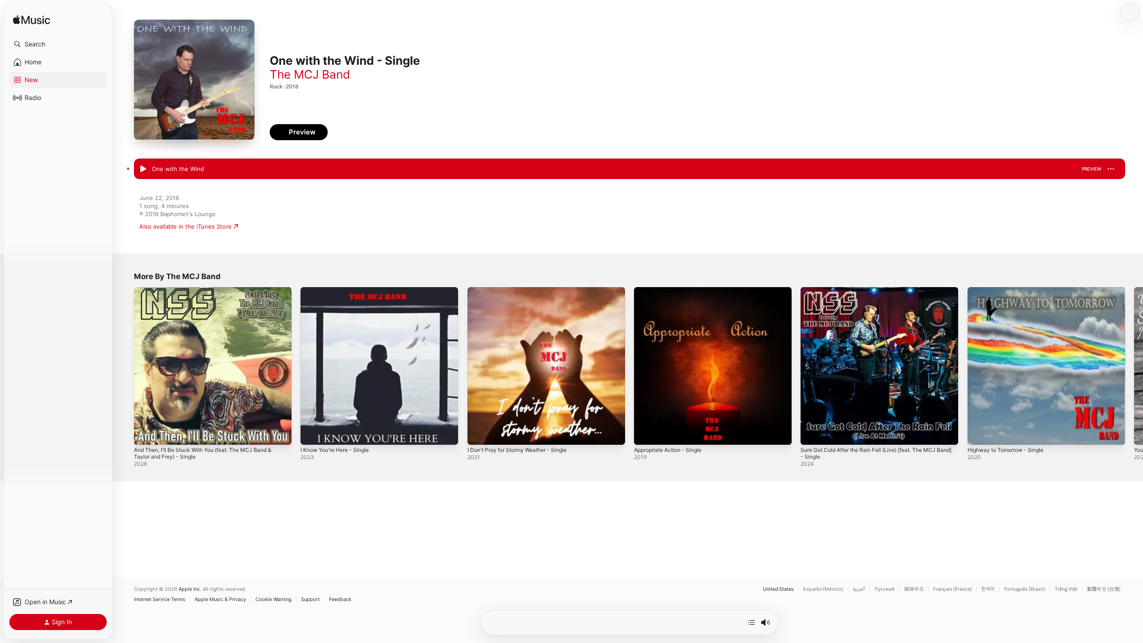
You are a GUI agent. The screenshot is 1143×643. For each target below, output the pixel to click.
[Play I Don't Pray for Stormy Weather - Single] (478, 433)
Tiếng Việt (1066, 589)
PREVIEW (1091, 168)
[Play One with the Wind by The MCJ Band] (143, 169)
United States (778, 589)
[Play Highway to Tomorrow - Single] (978, 433)
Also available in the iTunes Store (185, 226)
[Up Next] (751, 622)
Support (310, 599)
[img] (31, 20)
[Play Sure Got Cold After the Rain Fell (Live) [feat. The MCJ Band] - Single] (811, 433)
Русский (885, 589)
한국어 (988, 589)
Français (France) (952, 589)
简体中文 (914, 589)
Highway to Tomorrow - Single (1010, 290)
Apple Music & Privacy (220, 599)
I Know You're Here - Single (339, 290)
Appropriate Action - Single (672, 290)
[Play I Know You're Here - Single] (311, 433)
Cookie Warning (273, 599)
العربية (859, 589)
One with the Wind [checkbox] (178, 168)
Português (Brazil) (1024, 589)
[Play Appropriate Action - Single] (645, 433)
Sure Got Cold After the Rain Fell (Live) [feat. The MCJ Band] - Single (877, 294)
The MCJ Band (310, 74)
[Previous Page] (125, 366)
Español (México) (823, 589)
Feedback (340, 599)
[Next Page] (1134, 366)
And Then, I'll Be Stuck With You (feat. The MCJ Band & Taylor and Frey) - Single (211, 294)
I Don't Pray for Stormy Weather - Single (523, 290)
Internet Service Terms (159, 599)
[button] (58, 44)
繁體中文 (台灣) (1104, 589)
